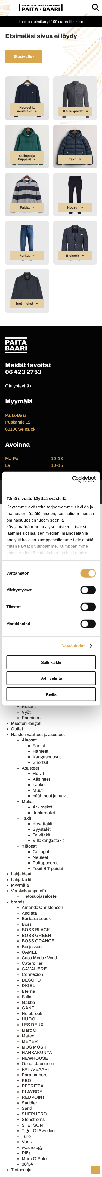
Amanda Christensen (42, 907)
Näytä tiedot (73, 645)
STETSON (32, 1125)
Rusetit (29, 706)
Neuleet (40, 857)
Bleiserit (72, 256)
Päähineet (32, 717)
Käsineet (41, 779)
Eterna (28, 991)
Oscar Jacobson (38, 1063)
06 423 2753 (23, 372)
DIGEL (28, 985)
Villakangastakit (48, 840)
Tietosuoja (21, 1169)
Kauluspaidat (73, 111)
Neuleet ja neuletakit (26, 109)
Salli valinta (51, 678)
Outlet (17, 729)
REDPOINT (33, 1097)
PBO (26, 1080)
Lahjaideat (21, 874)
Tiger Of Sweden (38, 1130)
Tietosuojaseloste (39, 896)
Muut (38, 790)
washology (32, 1147)
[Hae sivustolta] (95, 7)
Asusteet (30, 768)
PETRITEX (33, 1086)
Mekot (28, 801)
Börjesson (32, 946)
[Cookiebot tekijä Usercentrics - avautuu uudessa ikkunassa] (73, 479)
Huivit (38, 773)
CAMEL (29, 952)
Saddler (29, 1103)
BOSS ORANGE (38, 941)
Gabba (28, 1002)
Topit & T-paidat (48, 868)
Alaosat (29, 740)
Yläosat (29, 846)
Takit (72, 159)
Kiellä (51, 694)
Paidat (25, 207)
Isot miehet (24, 303)
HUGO (28, 1019)
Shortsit (40, 762)
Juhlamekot (44, 812)
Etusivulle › (23, 56)
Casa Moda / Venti (39, 957)
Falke (27, 996)
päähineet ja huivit (50, 795)
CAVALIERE (34, 969)
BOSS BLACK (36, 929)
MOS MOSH (34, 1047)
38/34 (27, 1164)
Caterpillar (32, 963)
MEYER (30, 1041)
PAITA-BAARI (35, 1069)
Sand (27, 1108)
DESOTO (31, 980)
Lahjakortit (21, 879)
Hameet (40, 751)
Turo (26, 1136)
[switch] (88, 590)
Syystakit (42, 829)
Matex (28, 1036)
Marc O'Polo (34, 1158)
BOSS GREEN (36, 935)
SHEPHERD (34, 1114)
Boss (27, 924)
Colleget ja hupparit (26, 157)
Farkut (25, 256)
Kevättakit (42, 824)
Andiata (29, 913)
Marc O (29, 1030)
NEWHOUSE (35, 1058)
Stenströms (33, 1119)
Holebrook (32, 1013)
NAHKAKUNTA (37, 1052)
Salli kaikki (51, 662)
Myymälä (20, 885)
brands (17, 902)
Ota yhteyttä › (18, 386)
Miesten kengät (26, 723)
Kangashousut (47, 757)
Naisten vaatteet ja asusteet (38, 734)
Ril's (26, 1153)
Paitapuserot (45, 862)
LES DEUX (33, 1024)
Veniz (27, 1141)
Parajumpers (34, 1074)
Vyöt (26, 712)
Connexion (32, 974)
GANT (28, 1008)
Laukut (39, 784)
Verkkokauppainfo (28, 890)
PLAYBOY (32, 1091)
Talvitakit (41, 835)
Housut (72, 207)
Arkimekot (42, 807)
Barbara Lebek (36, 918)
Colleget (41, 851)
